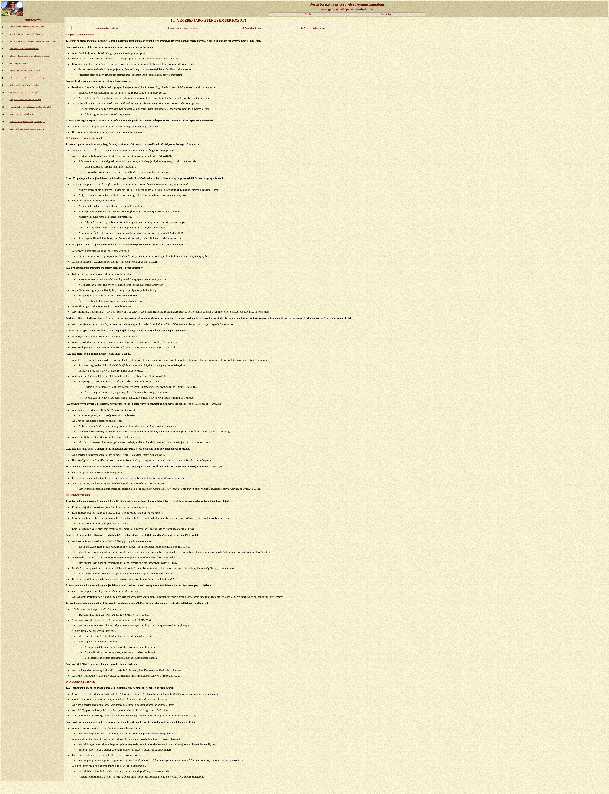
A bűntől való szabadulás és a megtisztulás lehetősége (29, 56)
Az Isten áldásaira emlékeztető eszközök (24, 85)
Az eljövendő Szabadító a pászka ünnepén (25, 100)
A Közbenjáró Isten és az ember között (24, 92)
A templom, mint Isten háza (20, 63)
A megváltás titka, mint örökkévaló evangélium (27, 27)
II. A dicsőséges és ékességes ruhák (183, 28)
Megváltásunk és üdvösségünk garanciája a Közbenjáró (30, 107)
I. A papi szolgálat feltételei (107, 28)
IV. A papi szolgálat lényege (313, 28)
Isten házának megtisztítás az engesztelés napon (27, 121)
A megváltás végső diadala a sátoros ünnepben (27, 129)
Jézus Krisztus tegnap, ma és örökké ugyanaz (26, 34)
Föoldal (308, 14)
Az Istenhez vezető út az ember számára (24, 49)
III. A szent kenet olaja (251, 28)
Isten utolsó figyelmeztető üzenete (22, 114)
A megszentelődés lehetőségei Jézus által (25, 70)
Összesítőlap (386, 14)
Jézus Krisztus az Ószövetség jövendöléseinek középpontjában (33, 41)
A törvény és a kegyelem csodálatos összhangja (27, 78)
